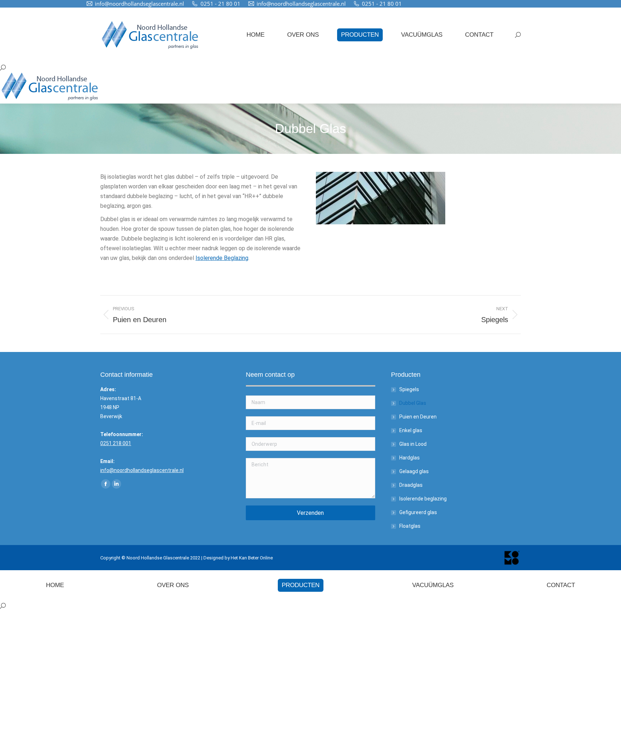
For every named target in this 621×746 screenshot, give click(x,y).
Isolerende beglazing (423, 499)
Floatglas (409, 526)
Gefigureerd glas (418, 512)
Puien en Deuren (418, 417)
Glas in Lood (413, 444)
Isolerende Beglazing (222, 258)
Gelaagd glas (414, 471)
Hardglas (409, 458)
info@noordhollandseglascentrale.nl (139, 3)
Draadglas (411, 485)
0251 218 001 (115, 443)
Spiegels (409, 389)
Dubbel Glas (412, 403)
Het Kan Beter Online (252, 557)
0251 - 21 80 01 (220, 3)
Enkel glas (410, 430)
